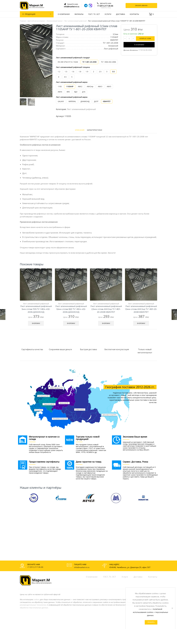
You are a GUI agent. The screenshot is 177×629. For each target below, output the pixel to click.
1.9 (87, 71)
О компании (64, 14)
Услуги (108, 14)
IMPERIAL (72, 101)
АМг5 (109, 86)
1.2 (59, 71)
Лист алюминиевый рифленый (81, 109)
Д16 (83, 92)
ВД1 (76, 92)
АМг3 (100, 86)
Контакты (134, 14)
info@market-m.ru (81, 567)
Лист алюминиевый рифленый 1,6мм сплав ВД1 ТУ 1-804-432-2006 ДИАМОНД (71, 309)
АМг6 (60, 92)
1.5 (66, 71)
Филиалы (79, 14)
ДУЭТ (96, 101)
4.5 (65, 77)
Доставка (120, 14)
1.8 (80, 71)
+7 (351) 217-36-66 (35, 567)
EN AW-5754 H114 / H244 (68, 62)
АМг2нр (90, 86)
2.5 (100, 71)
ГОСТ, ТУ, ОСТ (94, 14)
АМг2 (80, 86)
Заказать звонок (141, 5)
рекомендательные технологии (33, 605)
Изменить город (106, 8)
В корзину (140, 45)
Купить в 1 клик (145, 38)
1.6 (73, 71)
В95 (68, 92)
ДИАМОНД (85, 101)
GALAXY (61, 101)
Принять (151, 622)
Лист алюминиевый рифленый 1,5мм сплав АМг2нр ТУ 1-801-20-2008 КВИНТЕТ (141, 309)
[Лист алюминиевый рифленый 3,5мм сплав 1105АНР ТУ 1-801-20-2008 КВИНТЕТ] (22, 101)
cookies (36, 599)
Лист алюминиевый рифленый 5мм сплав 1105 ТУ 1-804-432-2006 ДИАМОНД (36, 309)
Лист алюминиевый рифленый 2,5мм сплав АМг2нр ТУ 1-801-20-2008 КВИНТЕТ (106, 309)
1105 (60, 86)
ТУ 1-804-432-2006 (108, 62)
